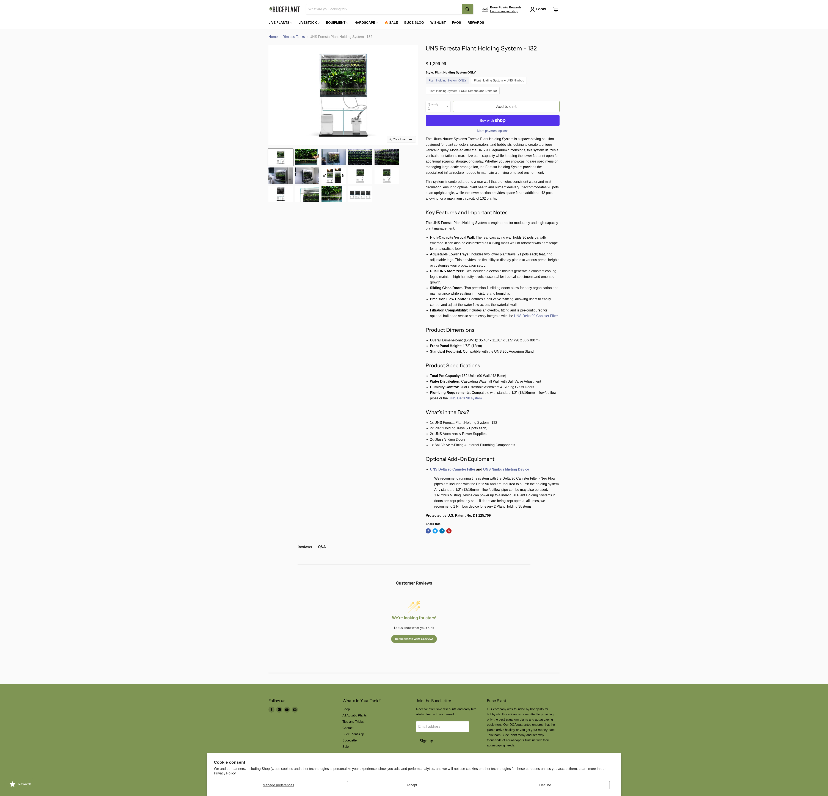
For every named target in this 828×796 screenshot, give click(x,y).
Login (541, 9)
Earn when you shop (504, 11)
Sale (345, 746)
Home (273, 37)
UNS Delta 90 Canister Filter (536, 316)
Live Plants (279, 22)
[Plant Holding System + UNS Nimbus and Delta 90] (463, 95)
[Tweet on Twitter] (435, 530)
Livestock (308, 22)
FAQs (456, 22)
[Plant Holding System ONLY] (448, 85)
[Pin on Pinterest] (449, 530)
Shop (346, 709)
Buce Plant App (353, 734)
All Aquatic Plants (354, 715)
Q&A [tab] (322, 546)
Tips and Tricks (353, 721)
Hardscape (365, 22)
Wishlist (438, 22)
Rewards (475, 22)
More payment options (492, 131)
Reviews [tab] (305, 547)
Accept (411, 785)
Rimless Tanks (293, 37)
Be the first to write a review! (414, 639)
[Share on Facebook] (428, 530)
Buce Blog (414, 22)
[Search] (467, 9)
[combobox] (384, 9)
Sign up (426, 740)
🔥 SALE (391, 22)
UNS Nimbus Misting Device (506, 469)
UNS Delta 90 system (465, 398)
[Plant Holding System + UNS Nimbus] (499, 85)
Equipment (336, 22)
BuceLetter (350, 740)
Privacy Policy (225, 773)
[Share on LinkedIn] (442, 530)
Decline (545, 785)
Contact (347, 728)
